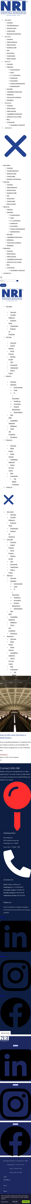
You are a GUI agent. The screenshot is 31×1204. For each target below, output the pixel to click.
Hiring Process (11, 45)
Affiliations (10, 94)
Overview (10, 23)
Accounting (14, 81)
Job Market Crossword (17, 125)
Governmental (15, 70)
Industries (10, 67)
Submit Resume (12, 42)
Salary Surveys (11, 111)
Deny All (15, 1201)
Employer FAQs (11, 28)
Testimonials (11, 31)
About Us (7, 61)
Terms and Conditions (14, 97)
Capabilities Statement (14, 92)
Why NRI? (10, 89)
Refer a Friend (11, 59)
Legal (12, 72)
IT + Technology (15, 75)
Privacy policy (4, 1201)
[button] (15, 147)
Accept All (26, 1201)
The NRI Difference (13, 25)
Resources (8, 103)
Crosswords (10, 122)
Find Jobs (8, 36)
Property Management (17, 83)
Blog (8, 119)
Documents (10, 53)
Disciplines (10, 100)
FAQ (8, 50)
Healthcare (13, 78)
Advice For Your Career (14, 117)
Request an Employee (14, 34)
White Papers (11, 108)
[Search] (17, 281)
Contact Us (8, 128)
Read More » (4, 754)
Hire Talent (8, 20)
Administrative (15, 86)
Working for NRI (11, 47)
